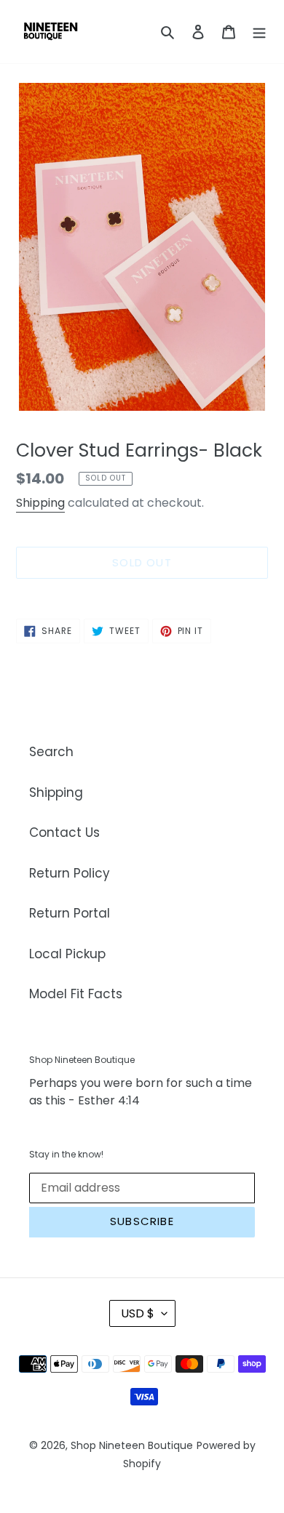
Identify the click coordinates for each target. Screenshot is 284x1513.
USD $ (137, 1313)
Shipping (40, 502)
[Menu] (259, 32)
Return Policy (69, 873)
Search (51, 751)
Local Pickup (67, 954)
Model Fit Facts (75, 994)
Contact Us (64, 832)
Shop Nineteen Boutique (132, 1445)
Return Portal (69, 913)
